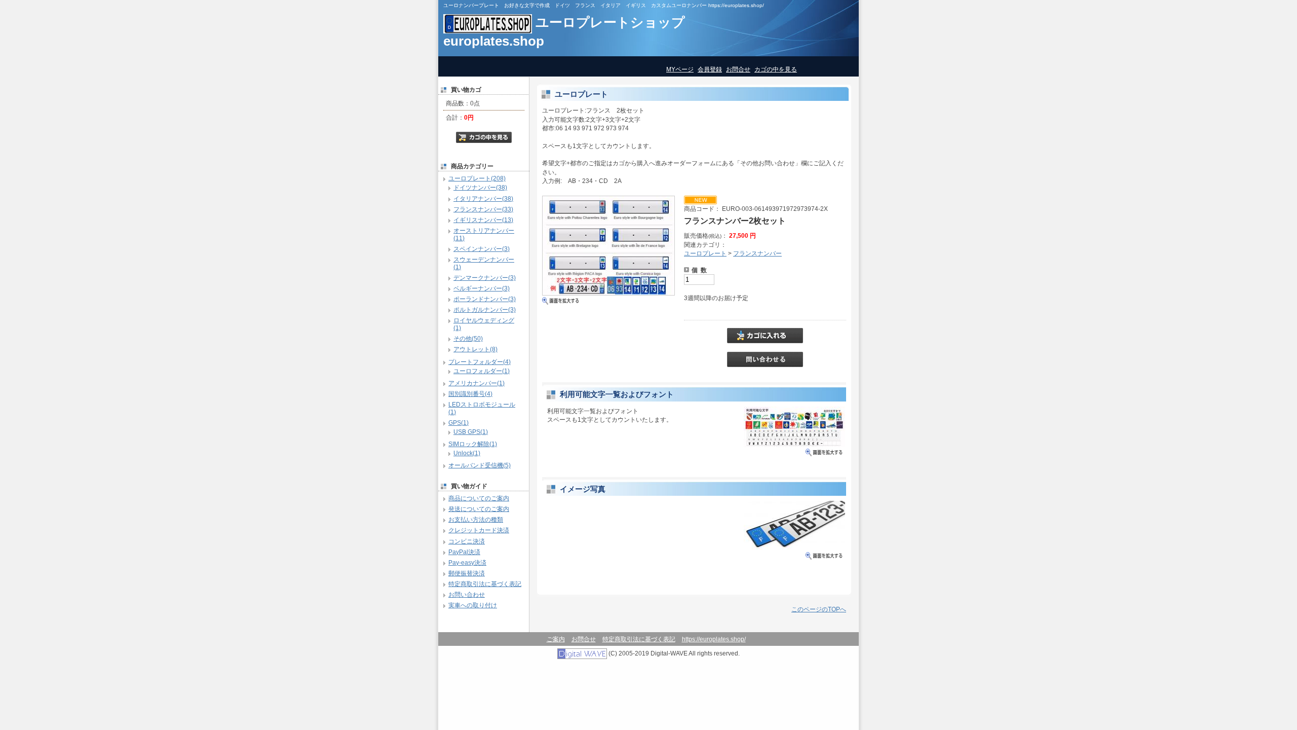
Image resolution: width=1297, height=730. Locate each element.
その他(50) (468, 338)
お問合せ (738, 69)
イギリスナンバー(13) (483, 219)
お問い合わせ (466, 594)
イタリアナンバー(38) (483, 198)
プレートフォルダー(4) (479, 361)
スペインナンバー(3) (481, 248)
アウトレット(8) (475, 349)
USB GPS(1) (470, 431)
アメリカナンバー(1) (476, 383)
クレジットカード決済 (478, 530)
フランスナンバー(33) (483, 209)
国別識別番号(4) (470, 393)
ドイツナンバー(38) (480, 187)
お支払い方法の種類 (475, 519)
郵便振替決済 (466, 573)
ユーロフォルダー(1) (481, 371)
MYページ (680, 69)
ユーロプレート (705, 253)
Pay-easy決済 (467, 562)
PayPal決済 (464, 552)
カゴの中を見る (775, 69)
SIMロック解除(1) (472, 444)
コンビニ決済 (466, 541)
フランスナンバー (757, 253)
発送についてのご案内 (478, 508)
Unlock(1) (466, 453)
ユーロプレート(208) (477, 178)
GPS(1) (458, 422)
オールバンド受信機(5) (479, 465)
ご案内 (556, 639)
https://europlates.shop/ (714, 639)
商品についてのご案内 (478, 498)
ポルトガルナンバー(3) (484, 309)
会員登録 (710, 69)
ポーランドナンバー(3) (484, 299)
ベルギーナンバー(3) (481, 288)
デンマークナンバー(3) (484, 277)
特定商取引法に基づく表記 (484, 583)
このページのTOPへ (818, 609)
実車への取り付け (472, 605)
